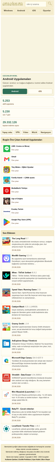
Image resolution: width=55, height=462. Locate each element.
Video (25, 132)
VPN (17, 132)
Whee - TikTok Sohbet (24, 273)
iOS (34, 10)
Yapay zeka (7, 132)
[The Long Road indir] (6, 241)
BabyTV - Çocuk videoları (23, 409)
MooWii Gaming (22, 255)
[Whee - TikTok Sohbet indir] (6, 275)
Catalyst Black (24, 307)
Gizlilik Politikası (25, 459)
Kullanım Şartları (11, 459)
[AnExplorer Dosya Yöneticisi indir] (6, 344)
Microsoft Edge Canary (27, 358)
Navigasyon (46, 132)
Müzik (34, 132)
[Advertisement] (27, 44)
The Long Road (20, 238)
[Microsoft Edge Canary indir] (6, 361)
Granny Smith (20, 324)
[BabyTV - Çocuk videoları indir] (6, 412)
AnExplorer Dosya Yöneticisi (24, 341)
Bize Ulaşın (46, 459)
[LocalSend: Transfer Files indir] (6, 429)
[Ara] (50, 4)
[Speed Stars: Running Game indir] (6, 292)
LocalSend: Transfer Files (26, 426)
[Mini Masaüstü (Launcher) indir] (6, 395)
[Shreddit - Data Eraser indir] (6, 378)
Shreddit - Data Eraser (27, 375)
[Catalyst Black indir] (6, 309)
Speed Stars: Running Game (26, 290)
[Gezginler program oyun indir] (13, 4)
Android (21, 10)
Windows (8, 10)
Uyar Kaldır (36, 459)
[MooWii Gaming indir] (6, 258)
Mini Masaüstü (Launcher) (26, 392)
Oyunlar (47, 10)
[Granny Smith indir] (6, 326)
